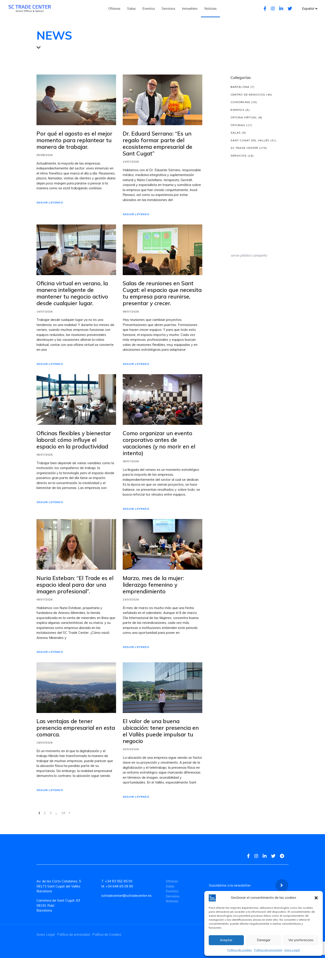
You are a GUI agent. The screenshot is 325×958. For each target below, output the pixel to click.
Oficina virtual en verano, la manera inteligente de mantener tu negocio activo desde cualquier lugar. (72, 293)
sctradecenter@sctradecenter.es (126, 895)
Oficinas (238, 125)
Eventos (238, 109)
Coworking (240, 102)
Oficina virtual (244, 117)
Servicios (239, 155)
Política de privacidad (268, 950)
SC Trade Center (244, 147)
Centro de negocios (248, 94)
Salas (236, 132)
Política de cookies (239, 950)
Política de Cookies (106, 934)
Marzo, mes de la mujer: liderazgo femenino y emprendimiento (153, 585)
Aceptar (226, 940)
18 (63, 813)
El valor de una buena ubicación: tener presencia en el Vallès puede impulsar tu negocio (161, 731)
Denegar (263, 940)
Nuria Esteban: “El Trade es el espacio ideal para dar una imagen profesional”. (74, 585)
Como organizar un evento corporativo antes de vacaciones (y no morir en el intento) (159, 443)
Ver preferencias (301, 940)
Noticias (172, 901)
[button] (316, 898)
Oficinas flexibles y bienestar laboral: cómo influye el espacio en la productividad (73, 440)
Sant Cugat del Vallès (250, 140)
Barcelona (240, 86)
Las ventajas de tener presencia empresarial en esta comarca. (75, 728)
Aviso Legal (292, 950)
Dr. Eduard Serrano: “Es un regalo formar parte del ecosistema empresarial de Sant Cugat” (157, 143)
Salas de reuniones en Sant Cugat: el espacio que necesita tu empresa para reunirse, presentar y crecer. (162, 293)
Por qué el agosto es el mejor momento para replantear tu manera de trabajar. (74, 140)
